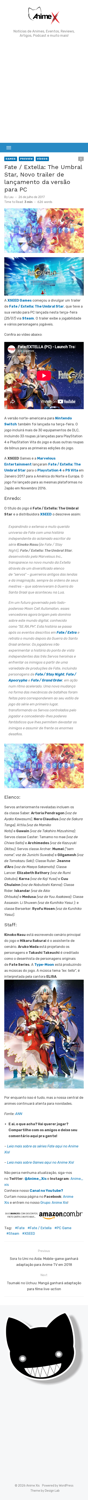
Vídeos (42, 158)
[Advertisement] (44, 90)
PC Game (64, 1228)
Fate (21, 1228)
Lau (11, 197)
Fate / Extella (40, 1228)
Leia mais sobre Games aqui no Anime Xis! (40, 1162)
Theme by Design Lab (45, 1491)
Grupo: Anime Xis (53, 1203)
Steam (14, 1234)
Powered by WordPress (57, 1485)
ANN (18, 1114)
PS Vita (71, 470)
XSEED (30, 1234)
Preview (26, 158)
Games (11, 158)
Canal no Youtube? (46, 1191)
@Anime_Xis (36, 1179)
